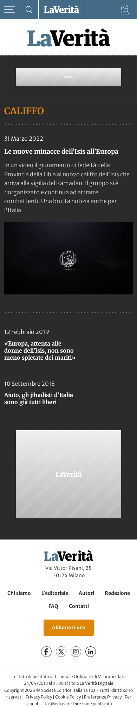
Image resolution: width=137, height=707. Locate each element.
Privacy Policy (39, 697)
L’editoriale (54, 593)
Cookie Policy (68, 697)
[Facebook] (46, 651)
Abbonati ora (68, 627)
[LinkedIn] (90, 651)
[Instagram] (76, 651)
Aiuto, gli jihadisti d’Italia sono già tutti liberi (38, 398)
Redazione (117, 593)
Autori (86, 593)
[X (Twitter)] (61, 651)
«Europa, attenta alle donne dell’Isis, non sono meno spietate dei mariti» (40, 350)
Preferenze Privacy (103, 697)
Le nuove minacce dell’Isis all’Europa (61, 151)
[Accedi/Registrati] (125, 9)
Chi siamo (19, 593)
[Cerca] (29, 9)
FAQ (53, 606)
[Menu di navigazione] (9, 9)
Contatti (79, 606)
